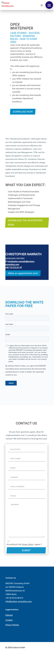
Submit (26, 550)
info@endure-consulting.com (18, 601)
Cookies (9, 620)
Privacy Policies (12, 625)
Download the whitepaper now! (25, 222)
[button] (49, 5)
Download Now (23, 111)
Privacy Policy (27, 544)
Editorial (9, 615)
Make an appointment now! (23, 273)
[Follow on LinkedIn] (47, 655)
